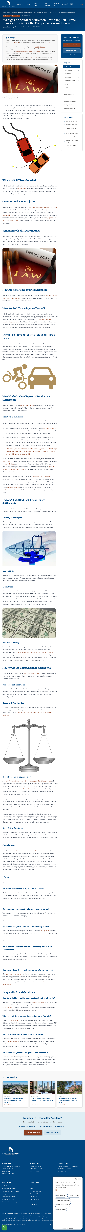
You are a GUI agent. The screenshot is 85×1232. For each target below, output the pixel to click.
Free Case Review (52, 1133)
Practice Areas (35, 4)
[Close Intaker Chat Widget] (79, 1179)
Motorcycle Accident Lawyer (10, 1191)
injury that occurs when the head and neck (42, 207)
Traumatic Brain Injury (8, 1199)
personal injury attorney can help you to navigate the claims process (27, 781)
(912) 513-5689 (34, 1171)
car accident (21, 189)
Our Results (33, 1196)
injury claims (6, 461)
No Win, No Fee (34, 1199)
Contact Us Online (71, 50)
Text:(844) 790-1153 (8, 1173)
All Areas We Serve (36, 1191)
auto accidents (7, 215)
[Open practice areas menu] (42, 4)
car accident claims (27, 405)
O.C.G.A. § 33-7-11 (33, 57)
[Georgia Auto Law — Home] (8, 4)
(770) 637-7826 (62, 1171)
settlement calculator (9, 490)
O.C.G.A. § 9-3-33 (14, 42)
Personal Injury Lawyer (9, 1196)
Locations (19, 4)
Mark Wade (7, 27)
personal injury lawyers (14, 974)
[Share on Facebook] (13, 97)
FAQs (31, 1202)
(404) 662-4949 (6, 1171)
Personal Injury (15, 16)
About (28, 4)
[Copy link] (8, 97)
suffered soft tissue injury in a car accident (23, 851)
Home (4, 12)
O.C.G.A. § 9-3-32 (8, 1007)
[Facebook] (50, 1224)
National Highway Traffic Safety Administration (27, 51)
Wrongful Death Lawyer (9, 1194)
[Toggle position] (76, 1179)
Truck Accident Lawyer (9, 1188)
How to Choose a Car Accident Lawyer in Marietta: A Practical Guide (68, 1100)
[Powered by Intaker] (70, 1228)
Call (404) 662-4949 (72, 45)
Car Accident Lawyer (8, 1186)
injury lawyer (45, 931)
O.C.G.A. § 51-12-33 (40, 47)
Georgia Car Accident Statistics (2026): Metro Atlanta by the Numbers (13, 1100)
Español (66, 4)
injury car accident (13, 487)
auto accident (26, 789)
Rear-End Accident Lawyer (10, 1202)
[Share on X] (17, 97)
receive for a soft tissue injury (42, 476)
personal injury (9, 464)
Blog (8, 12)
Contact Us (33, 1204)
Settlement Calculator (37, 1194)
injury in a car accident (31, 673)
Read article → (8, 1104)
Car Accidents (13, 12)
